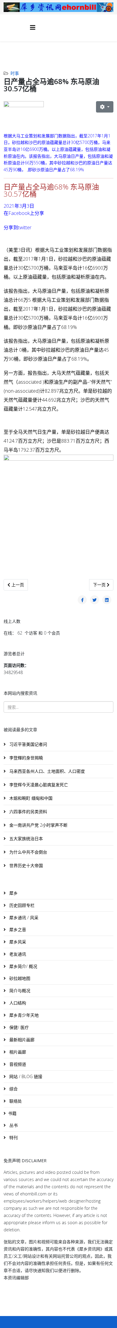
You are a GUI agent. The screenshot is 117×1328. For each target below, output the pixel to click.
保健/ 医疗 (18, 1027)
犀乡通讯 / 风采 (23, 917)
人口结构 (17, 1003)
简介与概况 (19, 990)
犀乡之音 (17, 929)
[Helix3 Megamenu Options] (32, 27)
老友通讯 (17, 954)
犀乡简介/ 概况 (22, 966)
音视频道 (17, 1064)
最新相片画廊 (21, 1039)
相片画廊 (17, 1052)
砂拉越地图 (19, 978)
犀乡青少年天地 (23, 1015)
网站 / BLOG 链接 (25, 1076)
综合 (13, 1089)
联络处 (15, 1101)
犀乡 (13, 893)
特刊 (13, 1137)
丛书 (13, 1125)
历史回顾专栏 (21, 905)
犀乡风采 (17, 942)
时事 (14, 73)
